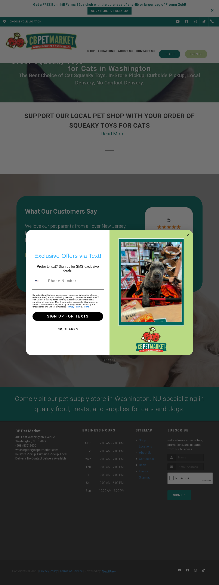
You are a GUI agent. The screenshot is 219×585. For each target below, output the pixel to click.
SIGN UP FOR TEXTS (68, 316)
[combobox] (39, 281)
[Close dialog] (188, 234)
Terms (86, 307)
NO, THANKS (68, 329)
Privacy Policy (73, 307)
